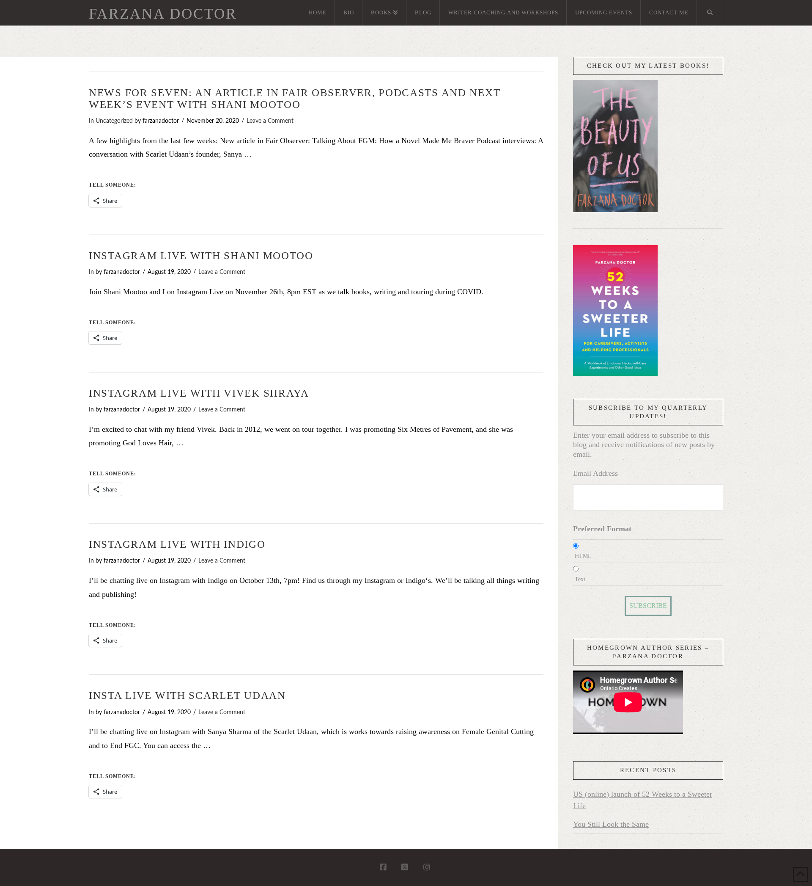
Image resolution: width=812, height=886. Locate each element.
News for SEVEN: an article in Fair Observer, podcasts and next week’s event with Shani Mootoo (294, 98)
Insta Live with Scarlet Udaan (187, 695)
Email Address (595, 473)
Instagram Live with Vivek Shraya (199, 393)
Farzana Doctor (163, 13)
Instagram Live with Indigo (177, 544)
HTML (583, 556)
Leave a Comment (270, 121)
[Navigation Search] (710, 12)
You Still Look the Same (611, 824)
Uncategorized (114, 121)
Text (580, 579)
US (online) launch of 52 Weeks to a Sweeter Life (642, 800)
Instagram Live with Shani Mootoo (201, 255)
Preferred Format (602, 528)
